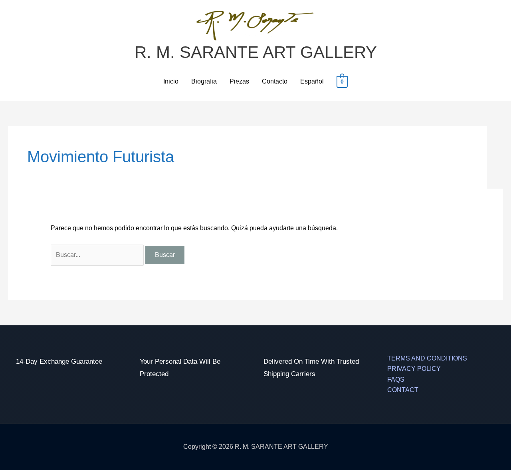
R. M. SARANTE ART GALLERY (256, 52)
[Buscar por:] (98, 254)
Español (312, 81)
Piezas (239, 81)
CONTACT (402, 389)
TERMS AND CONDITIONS (427, 358)
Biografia (204, 81)
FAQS (395, 379)
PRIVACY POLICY (414, 368)
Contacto (274, 81)
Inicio (170, 81)
